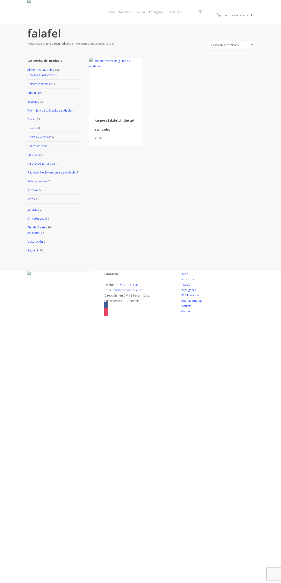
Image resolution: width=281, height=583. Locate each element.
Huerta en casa (37, 146)
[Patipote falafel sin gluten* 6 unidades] (115, 84)
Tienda (185, 284)
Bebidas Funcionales (41, 75)
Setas (31, 199)
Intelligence (188, 290)
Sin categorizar (37, 218)
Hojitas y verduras (39, 137)
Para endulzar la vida (41, 163)
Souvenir (33, 250)
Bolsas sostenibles (39, 84)
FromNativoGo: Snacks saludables (50, 110)
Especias (33, 102)
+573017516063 (128, 285)
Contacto (187, 311)
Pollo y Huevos (37, 181)
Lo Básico (34, 155)
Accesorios (34, 233)
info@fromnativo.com (127, 290)
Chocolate (34, 93)
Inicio (70, 43)
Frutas (31, 119)
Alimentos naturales (40, 70)
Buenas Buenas (191, 301)
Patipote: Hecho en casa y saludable (51, 172)
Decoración (35, 241)
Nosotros (187, 279)
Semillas (32, 190)
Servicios (33, 210)
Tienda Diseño (37, 227)
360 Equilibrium (191, 295)
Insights (186, 306)
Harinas (32, 128)
